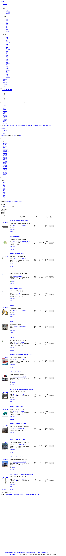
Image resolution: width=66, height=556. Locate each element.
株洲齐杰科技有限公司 (18, 394)
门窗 (7, 37)
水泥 (38, 125)
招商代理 (5, 111)
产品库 (4, 112)
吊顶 (7, 48)
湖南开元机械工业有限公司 (19, 258)
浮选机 (18, 494)
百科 (4, 80)
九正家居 (5, 123)
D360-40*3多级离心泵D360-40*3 (16, 271)
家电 (7, 66)
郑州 (7, 27)
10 (8, 489)
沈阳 (7, 30)
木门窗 (19, 125)
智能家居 (8, 43)
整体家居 (8, 70)
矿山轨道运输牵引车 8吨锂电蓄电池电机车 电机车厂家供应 (21, 354)
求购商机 (18, 201)
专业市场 (5, 82)
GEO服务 (8, 12)
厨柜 (50, 125)
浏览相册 (12, 231)
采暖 (7, 60)
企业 (6, 201)
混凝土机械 (31, 494)
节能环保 (8, 77)
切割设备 (22, 494)
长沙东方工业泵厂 (17, 276)
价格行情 (14, 201)
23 (16, 343)
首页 (4, 108)
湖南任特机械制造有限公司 (19, 326)
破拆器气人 (12, 321)
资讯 (21, 201)
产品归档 (38, 552)
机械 (7, 74)
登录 (6, 105)
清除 (15, 135)
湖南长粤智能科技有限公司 (19, 479)
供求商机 (5, 115)
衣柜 (7, 71)
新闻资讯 (5, 109)
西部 (7, 20)
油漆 (47, 125)
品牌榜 (4, 117)
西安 (7, 26)
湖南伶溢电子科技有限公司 (19, 225)
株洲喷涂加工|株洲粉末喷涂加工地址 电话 (18, 423)
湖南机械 (6, 207)
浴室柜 (10, 125)
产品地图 (42, 552)
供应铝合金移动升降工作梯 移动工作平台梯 (18, 439)
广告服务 (11, 552)
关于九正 (3, 552)
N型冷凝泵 (12, 337)
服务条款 (46, 552)
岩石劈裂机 (12, 305)
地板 (7, 38)
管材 (7, 55)
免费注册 (3, 105)
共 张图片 (5, 222)
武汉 (7, 24)
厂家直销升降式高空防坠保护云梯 (16, 456)
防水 (7, 75)
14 (16, 395)
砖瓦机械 (37, 494)
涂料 (7, 44)
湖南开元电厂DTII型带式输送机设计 (17, 253)
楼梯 (7, 52)
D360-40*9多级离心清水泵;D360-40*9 (17, 288)
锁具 (7, 59)
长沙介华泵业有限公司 (18, 411)
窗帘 (7, 72)
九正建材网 (12, 554)
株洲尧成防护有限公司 (18, 428)
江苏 (7, 22)
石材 (7, 51)
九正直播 (5, 121)
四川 (7, 19)
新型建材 (8, 49)
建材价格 (5, 116)
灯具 (7, 41)
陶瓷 (7, 47)
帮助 (4, 86)
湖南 (4, 133)
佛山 (7, 29)
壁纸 (7, 67)
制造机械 (10, 494)
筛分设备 (27, 494)
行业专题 (5, 120)
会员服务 (7, 552)
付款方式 (8, 13)
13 (16, 378)
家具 (7, 40)
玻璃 (7, 57)
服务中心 (5, 4)
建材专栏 (29, 552)
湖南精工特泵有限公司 (18, 342)
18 (16, 277)
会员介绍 (8, 11)
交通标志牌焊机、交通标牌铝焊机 (16, 371)
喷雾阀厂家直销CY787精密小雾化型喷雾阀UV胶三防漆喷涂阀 (21, 474)
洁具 (7, 45)
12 (16, 463)
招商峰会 (5, 79)
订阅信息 (3, 128)
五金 (7, 53)
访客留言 (16, 552)
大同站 (7, 31)
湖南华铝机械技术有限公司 (19, 444)
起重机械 (15, 494)
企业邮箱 (20, 552)
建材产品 (5, 130)
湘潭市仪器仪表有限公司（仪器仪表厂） (22, 241)
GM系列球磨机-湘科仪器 (15, 236)
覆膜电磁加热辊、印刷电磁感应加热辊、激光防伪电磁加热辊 (21, 389)
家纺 (7, 62)
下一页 (11, 489)
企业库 (4, 113)
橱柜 (7, 56)
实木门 (13, 125)
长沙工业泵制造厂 (17, 293)
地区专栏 (33, 552)
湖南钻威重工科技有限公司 (19, 310)
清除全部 (3, 135)
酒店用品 (8, 63)
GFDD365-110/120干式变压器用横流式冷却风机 (19, 220)
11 (16, 480)
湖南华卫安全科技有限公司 (19, 462)
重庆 (7, 23)
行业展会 (5, 119)
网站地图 (24, 552)
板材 (7, 68)
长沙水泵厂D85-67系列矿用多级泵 (16, 406)
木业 (7, 64)
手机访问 (5, 84)
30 (16, 361)
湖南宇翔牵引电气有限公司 (19, 359)
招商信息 (9, 201)
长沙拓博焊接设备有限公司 (19, 377)
